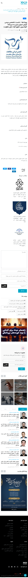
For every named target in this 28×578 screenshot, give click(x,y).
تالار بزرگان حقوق (23, 528)
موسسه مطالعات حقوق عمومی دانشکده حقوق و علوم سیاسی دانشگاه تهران (14, 307)
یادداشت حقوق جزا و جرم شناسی (14, 412)
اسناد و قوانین (24, 530)
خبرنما (22, 8)
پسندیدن (23, 31)
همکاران (11, 528)
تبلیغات (25, 557)
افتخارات (11, 530)
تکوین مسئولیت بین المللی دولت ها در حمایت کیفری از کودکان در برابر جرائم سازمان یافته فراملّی (10, 416)
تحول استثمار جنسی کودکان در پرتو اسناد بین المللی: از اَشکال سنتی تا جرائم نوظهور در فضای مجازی (10, 425)
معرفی (25, 532)
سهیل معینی (11, 311)
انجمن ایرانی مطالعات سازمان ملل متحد (16, 304)
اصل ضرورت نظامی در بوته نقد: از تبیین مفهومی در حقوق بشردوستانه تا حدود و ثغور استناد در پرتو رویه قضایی (10, 453)
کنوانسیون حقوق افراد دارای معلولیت (17, 300)
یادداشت (22, 409)
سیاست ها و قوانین (9, 526)
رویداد (18, 8)
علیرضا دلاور (13, 437)
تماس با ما (11, 532)
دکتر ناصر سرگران (21, 314)
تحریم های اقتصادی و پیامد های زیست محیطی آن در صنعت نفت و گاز (10, 434)
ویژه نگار (25, 526)
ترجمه (5, 409)
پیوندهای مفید (24, 536)
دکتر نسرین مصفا (21, 311)
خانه (26, 8)
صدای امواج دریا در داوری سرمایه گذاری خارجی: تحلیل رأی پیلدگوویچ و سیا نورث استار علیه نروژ (10, 443)
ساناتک (15, 574)
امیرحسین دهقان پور (11, 419)
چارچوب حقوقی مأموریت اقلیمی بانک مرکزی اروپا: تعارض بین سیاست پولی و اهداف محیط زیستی (10, 463)
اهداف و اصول (10, 523)
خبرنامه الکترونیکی (23, 545)
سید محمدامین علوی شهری (10, 447)
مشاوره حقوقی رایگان (22, 555)
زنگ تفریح (25, 534)
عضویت (21, 369)
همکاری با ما (10, 534)
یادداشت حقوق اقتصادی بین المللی (14, 440)
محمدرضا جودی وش (11, 467)
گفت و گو (14, 409)
